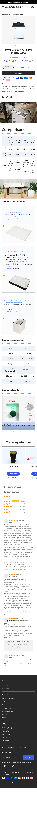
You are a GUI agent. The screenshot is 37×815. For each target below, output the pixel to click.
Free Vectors (6, 705)
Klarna (4, 718)
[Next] (35, 45)
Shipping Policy (7, 734)
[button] (14, 57)
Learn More (13, 474)
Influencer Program (8, 711)
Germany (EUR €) (9, 783)
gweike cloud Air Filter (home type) (12, 14)
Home (3, 12)
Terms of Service (7, 744)
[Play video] (18, 113)
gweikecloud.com (20, 772)
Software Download (8, 698)
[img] (13, 520)
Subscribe (28, 757)
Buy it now (18, 73)
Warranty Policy (7, 728)
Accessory (11, 12)
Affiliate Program (7, 708)
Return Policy (6, 731)
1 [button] (15, 45)
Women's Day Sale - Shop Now (17, 2)
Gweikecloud (8, 774)
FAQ (3, 702)
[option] (18, 30)
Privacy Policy (6, 737)
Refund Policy (6, 741)
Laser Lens (13, 466)
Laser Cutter (6, 685)
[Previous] (2, 45)
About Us (5, 714)
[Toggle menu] (3, 7)
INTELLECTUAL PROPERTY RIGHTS (14, 747)
